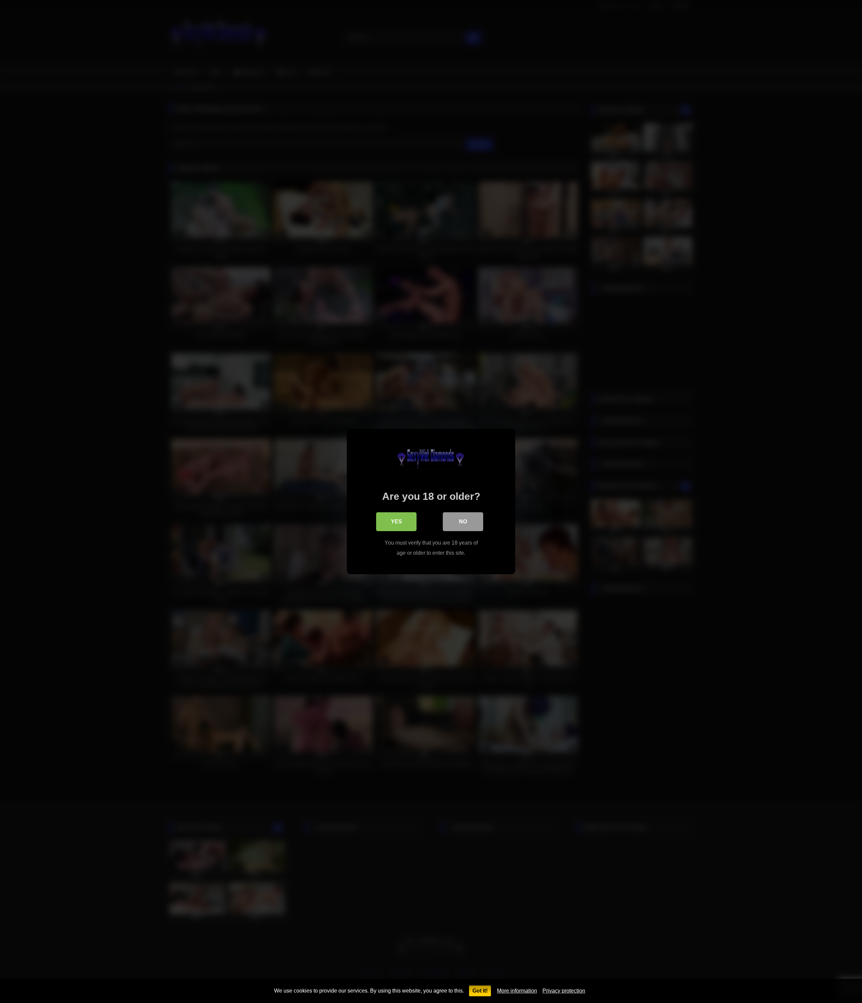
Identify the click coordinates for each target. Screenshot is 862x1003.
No (463, 521)
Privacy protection (563, 991)
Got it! (480, 991)
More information (517, 991)
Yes (396, 521)
